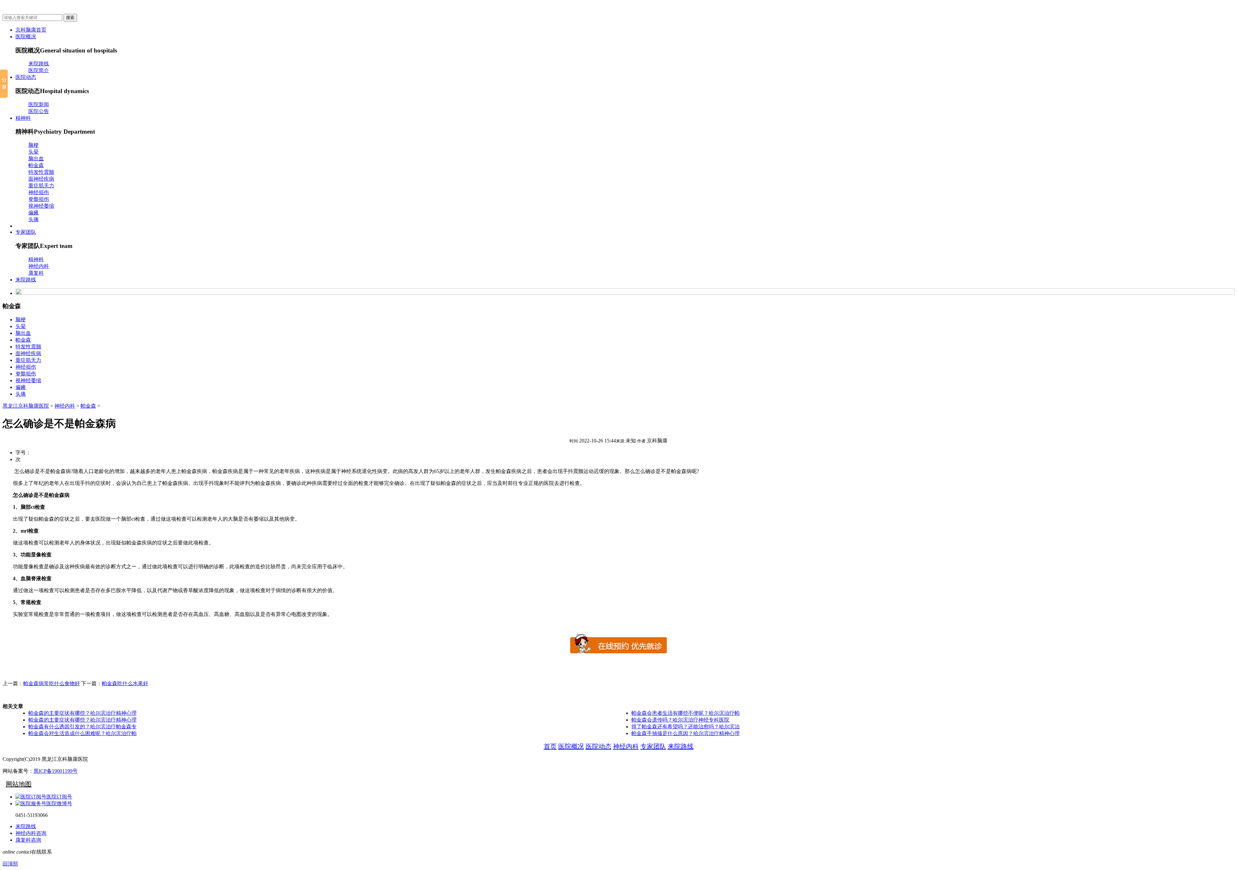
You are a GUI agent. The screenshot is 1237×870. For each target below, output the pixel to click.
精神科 (23, 118)
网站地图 (19, 784)
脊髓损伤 (38, 199)
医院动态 (25, 77)
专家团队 (25, 232)
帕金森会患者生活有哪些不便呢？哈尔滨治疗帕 (685, 713)
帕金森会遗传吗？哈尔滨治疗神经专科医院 (680, 720)
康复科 (36, 273)
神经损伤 (38, 192)
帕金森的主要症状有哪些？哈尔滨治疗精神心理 (82, 713)
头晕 (33, 152)
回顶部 (10, 863)
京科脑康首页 (30, 30)
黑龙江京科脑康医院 (26, 406)
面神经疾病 (41, 179)
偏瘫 (33, 212)
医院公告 (38, 111)
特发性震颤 (41, 172)
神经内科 (38, 266)
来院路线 (38, 63)
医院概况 (25, 36)
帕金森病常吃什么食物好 (51, 683)
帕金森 (36, 165)
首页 (550, 746)
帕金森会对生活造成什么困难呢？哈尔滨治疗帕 (82, 733)
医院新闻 (38, 104)
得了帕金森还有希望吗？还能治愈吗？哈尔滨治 (685, 726)
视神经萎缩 (41, 206)
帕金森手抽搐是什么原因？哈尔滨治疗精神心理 (685, 733)
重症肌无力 (41, 185)
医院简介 (38, 70)
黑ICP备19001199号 (56, 771)
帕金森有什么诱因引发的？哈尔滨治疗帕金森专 (82, 726)
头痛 (33, 219)
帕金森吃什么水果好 (125, 683)
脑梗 (33, 145)
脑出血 (36, 158)
